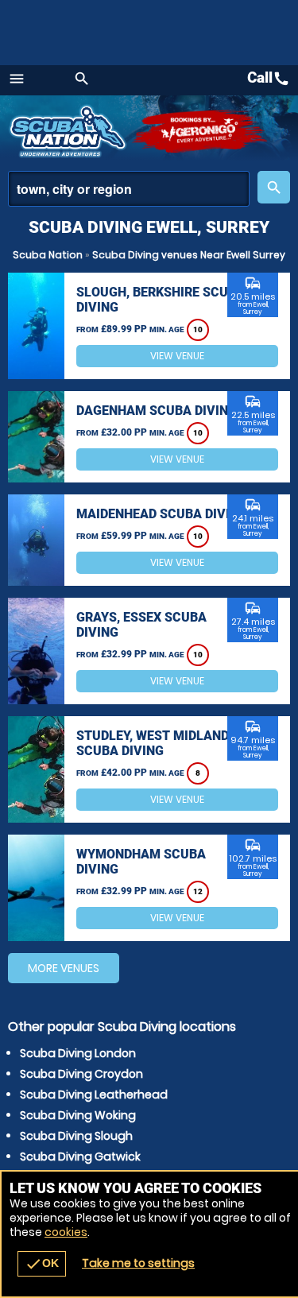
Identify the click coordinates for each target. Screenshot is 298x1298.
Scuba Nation (48, 255)
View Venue (177, 355)
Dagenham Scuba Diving (156, 410)
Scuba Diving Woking (78, 1115)
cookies (66, 1232)
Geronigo (200, 131)
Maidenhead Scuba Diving (161, 513)
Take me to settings (138, 1263)
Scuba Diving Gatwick (80, 1156)
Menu (16, 78)
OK (42, 1264)
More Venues (63, 968)
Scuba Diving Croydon (81, 1074)
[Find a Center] (129, 189)
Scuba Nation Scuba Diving (69, 131)
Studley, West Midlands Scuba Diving (156, 743)
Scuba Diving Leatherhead (94, 1094)
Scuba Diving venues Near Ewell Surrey (188, 255)
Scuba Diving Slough (76, 1136)
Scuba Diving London (78, 1053)
